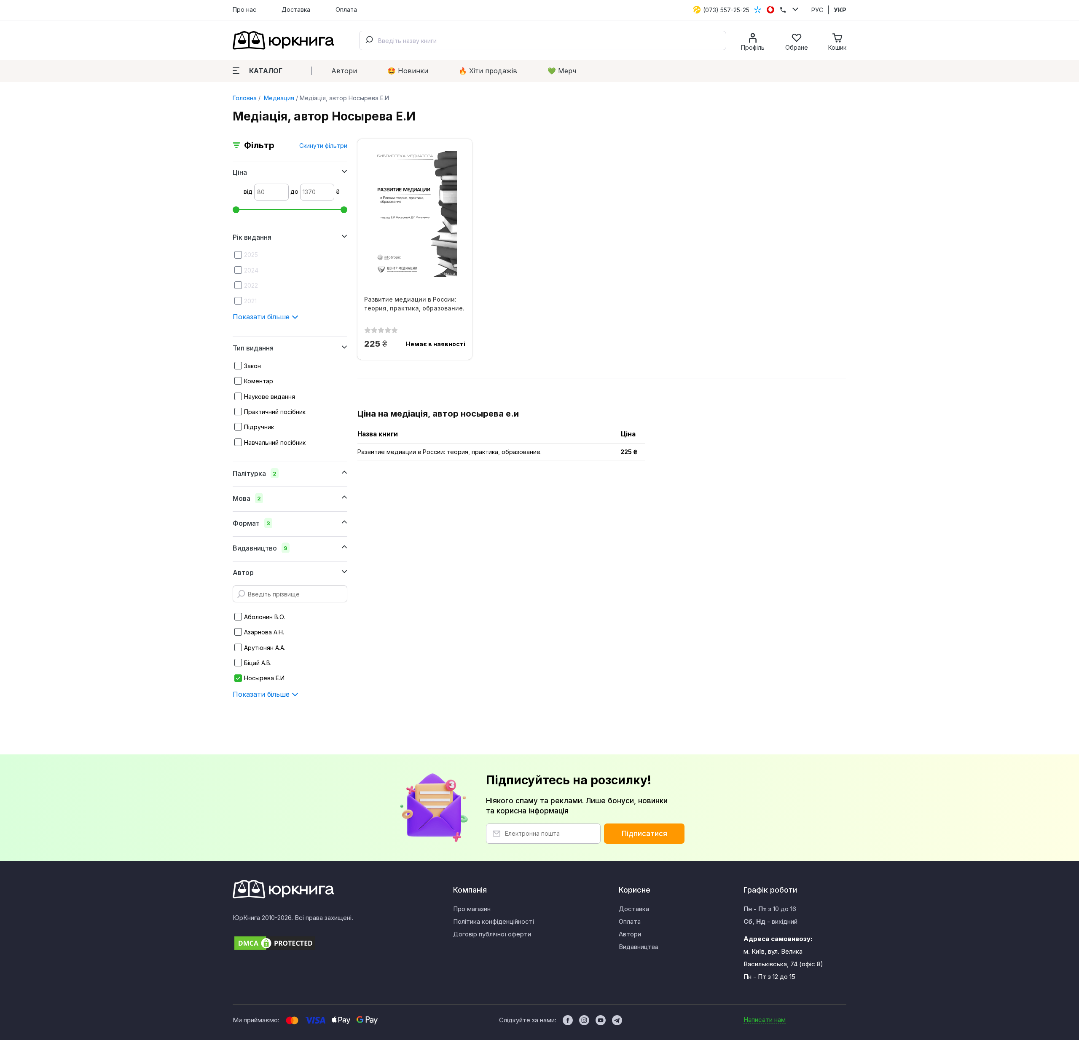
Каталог (265, 71)
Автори (344, 71)
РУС (817, 9)
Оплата (346, 9)
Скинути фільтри (323, 145)
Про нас (244, 9)
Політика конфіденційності (493, 921)
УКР (840, 9)
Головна (245, 98)
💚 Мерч (562, 71)
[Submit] (369, 40)
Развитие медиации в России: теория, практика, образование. (414, 304)
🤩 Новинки (407, 71)
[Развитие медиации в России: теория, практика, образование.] (414, 214)
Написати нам (764, 1020)
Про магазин (472, 909)
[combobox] (542, 40)
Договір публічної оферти (492, 934)
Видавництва (638, 947)
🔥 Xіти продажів (488, 71)
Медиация (278, 98)
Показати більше (262, 317)
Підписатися (644, 833)
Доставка (296, 9)
